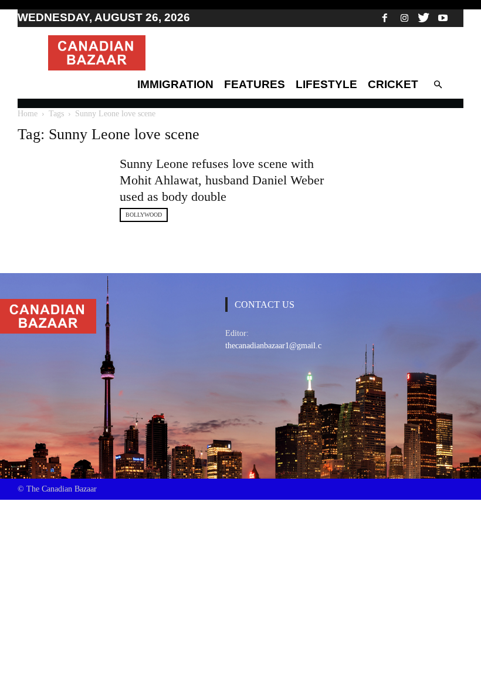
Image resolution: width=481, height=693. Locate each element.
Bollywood (144, 214)
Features (254, 84)
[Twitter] (423, 17)
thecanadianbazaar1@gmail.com (278, 345)
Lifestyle (326, 84)
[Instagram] (404, 17)
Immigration (175, 84)
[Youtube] (443, 17)
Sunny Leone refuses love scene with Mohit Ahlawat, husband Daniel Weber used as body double (222, 180)
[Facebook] (385, 17)
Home (28, 113)
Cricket (393, 84)
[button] (438, 84)
